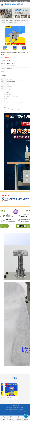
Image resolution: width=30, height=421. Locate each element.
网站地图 (25, 411)
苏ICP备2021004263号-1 (19, 407)
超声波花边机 (17, 20)
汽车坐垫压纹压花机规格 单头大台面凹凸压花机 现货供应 (13, 397)
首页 (7, 20)
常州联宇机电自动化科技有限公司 (12, 409)
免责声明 (16, 411)
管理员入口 (20, 411)
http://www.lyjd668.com (5, 369)
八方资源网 (10, 411)
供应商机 (11, 20)
